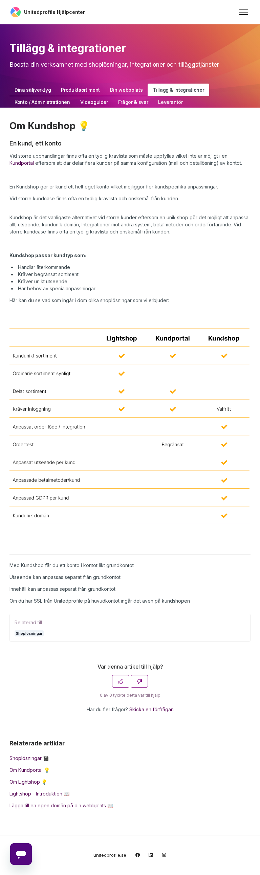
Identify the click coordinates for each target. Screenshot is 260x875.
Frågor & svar (133, 102)
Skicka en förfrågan (151, 709)
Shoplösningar (29, 633)
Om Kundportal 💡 (29, 770)
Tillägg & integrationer (178, 90)
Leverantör (170, 102)
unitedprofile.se (109, 855)
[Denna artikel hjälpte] (120, 681)
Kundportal (21, 163)
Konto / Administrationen (42, 102)
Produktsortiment (80, 90)
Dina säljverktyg (33, 90)
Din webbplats (126, 90)
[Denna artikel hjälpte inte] (139, 681)
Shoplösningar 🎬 (29, 758)
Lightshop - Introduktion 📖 (39, 794)
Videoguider (94, 102)
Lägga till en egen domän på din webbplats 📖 (61, 805)
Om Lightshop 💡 (28, 782)
